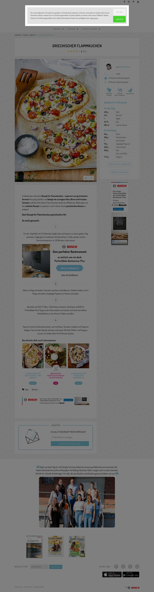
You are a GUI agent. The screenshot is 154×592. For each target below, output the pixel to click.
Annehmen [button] (119, 19)
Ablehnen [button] (119, 12)
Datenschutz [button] (94, 18)
